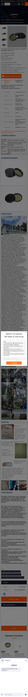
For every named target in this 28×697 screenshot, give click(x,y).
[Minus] (26, 660)
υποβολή (14, 363)
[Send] (26, 694)
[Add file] (2, 694)
